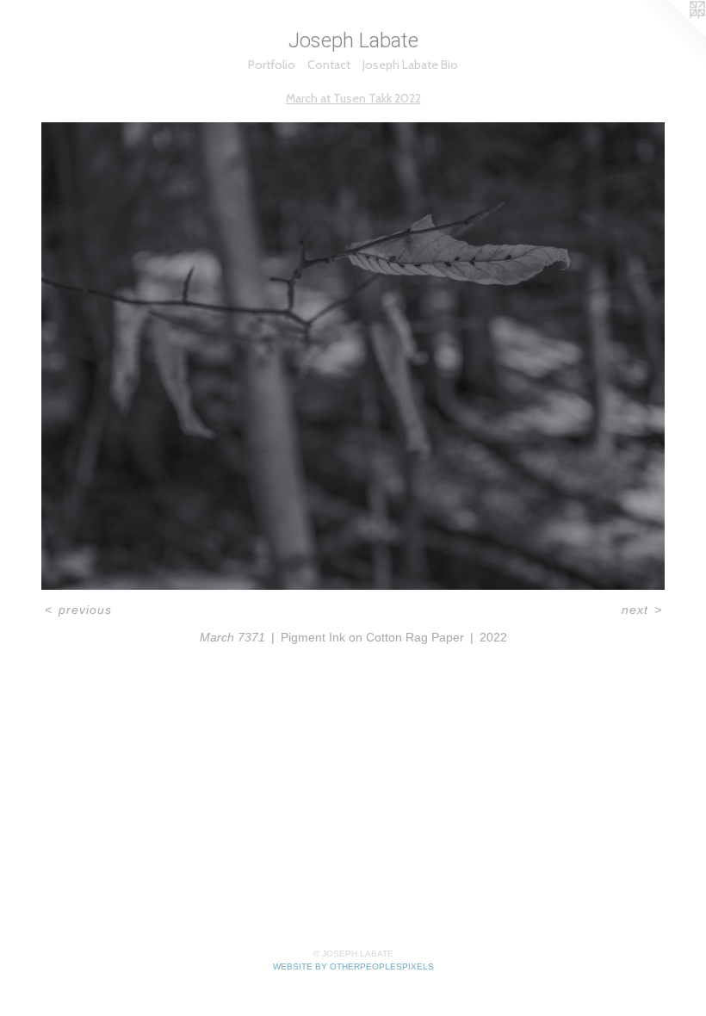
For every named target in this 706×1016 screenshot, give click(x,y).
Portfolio (271, 64)
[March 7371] (353, 356)
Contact (328, 64)
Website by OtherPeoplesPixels (353, 966)
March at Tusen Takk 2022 (353, 98)
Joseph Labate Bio (410, 64)
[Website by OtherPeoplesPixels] (671, 34)
